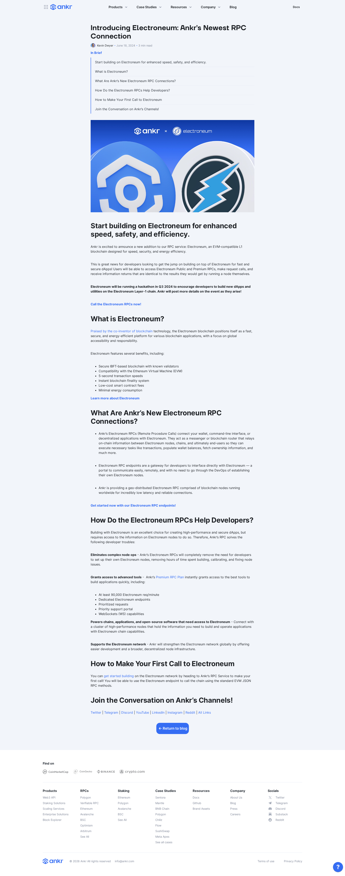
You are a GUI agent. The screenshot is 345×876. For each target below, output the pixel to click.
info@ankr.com (124, 861)
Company (208, 7)
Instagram (175, 712)
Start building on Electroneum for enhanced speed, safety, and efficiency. (150, 62)
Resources (179, 7)
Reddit (190, 712)
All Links (204, 712)
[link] (338, 867)
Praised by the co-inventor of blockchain (122, 331)
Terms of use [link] (266, 861)
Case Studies (147, 7)
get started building (119, 676)
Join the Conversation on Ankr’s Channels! (127, 109)
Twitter (96, 712)
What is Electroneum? (111, 71)
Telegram (111, 712)
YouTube (142, 712)
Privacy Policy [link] (293, 861)
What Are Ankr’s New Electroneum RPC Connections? (135, 81)
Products (116, 7)
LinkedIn (158, 712)
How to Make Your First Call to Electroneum (128, 100)
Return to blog (175, 728)
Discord (127, 712)
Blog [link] (233, 7)
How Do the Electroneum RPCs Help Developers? (132, 90)
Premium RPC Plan (170, 577)
